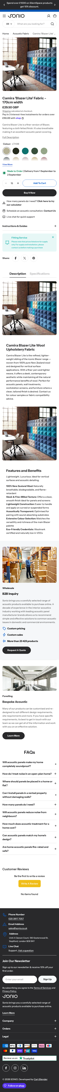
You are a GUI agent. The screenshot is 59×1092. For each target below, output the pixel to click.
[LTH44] (6, 160)
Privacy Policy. (9, 991)
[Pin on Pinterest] (33, 258)
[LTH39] (6, 151)
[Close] (53, 237)
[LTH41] (25, 151)
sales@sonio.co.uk (17, 928)
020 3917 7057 (16, 918)
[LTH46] (15, 160)
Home (5, 33)
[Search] (52, 24)
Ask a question (26, 950)
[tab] (18, 275)
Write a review (29, 883)
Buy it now (29, 192)
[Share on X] (24, 258)
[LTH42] (34, 151)
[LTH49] (44, 160)
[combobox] (29, 24)
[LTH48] (34, 160)
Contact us (45, 391)
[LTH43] (44, 151)
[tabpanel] (29, 408)
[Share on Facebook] (15, 258)
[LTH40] (15, 151)
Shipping (6, 111)
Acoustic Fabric (21, 33)
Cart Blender (41, 1079)
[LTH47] (25, 160)
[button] (4, 5)
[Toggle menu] (4, 16)
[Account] (49, 16)
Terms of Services (42, 988)
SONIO (14, 1079)
